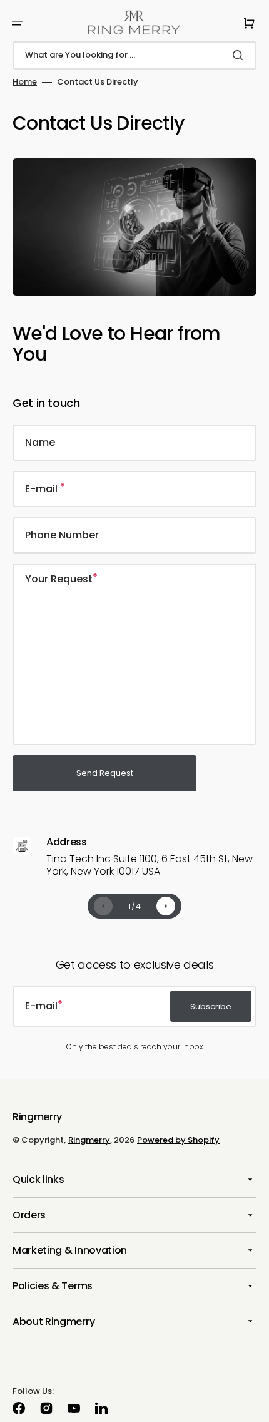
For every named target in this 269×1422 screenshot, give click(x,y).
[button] (17, 23)
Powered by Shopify (178, 1140)
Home (25, 82)
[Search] (240, 55)
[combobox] (134, 55)
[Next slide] (165, 906)
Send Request (104, 773)
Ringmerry (89, 1140)
